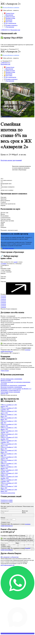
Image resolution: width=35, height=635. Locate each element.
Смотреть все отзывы (7, 500)
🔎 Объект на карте (9, 16)
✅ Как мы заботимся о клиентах (10, 7)
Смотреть (3, 296)
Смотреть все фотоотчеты (8, 493)
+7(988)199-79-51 (5, 30)
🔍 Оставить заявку (6, 116)
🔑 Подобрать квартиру (7, 248)
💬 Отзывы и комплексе (11, 25)
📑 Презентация (8, 15)
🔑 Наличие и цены (9, 18)
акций (15, 262)
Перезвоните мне (15, 30)
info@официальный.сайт (7, 565)
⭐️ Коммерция (8, 20)
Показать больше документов (9, 395)
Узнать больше (5, 370)
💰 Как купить (8, 21)
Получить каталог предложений (11, 160)
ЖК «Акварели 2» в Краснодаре (10, 557)
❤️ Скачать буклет (9, 13)
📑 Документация (9, 27)
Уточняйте (4, 263)
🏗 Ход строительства (10, 23)
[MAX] (17, 633)
